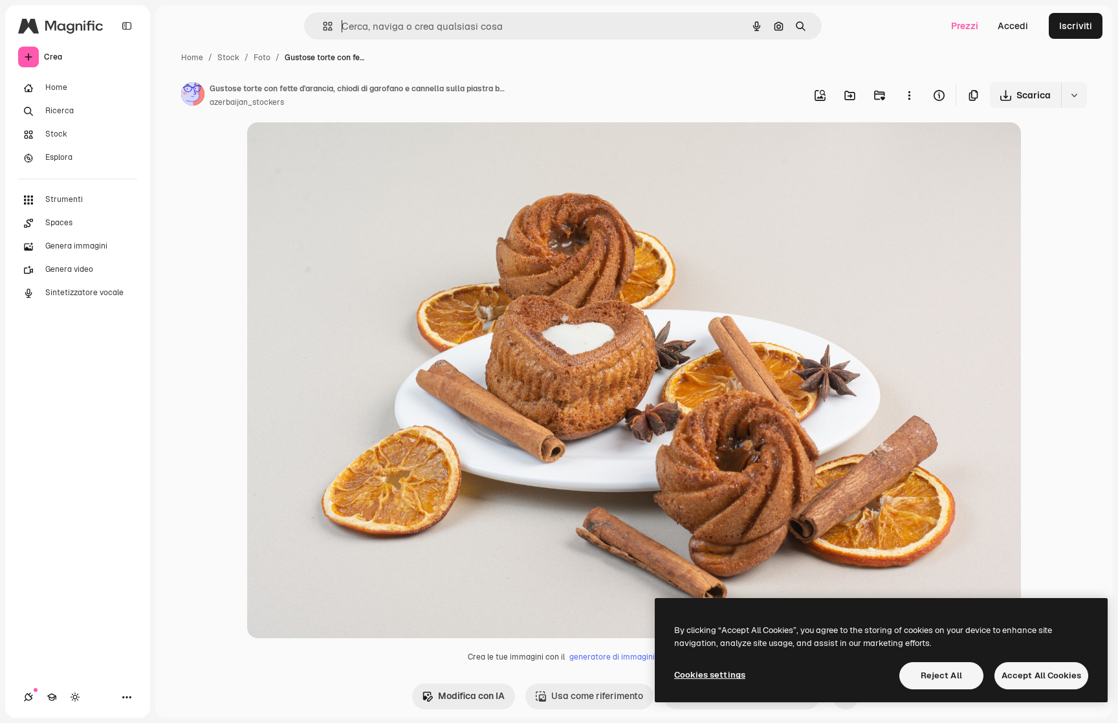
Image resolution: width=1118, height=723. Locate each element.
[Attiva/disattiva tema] (75, 697)
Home (192, 57)
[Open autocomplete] (322, 26)
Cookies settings (709, 674)
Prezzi (964, 26)
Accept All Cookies (1041, 675)
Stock (228, 57)
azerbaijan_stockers (247, 102)
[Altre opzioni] (909, 95)
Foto (262, 57)
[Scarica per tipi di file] (1074, 95)
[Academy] (51, 697)
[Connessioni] (28, 697)
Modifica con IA (471, 696)
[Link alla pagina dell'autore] (192, 95)
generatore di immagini (612, 657)
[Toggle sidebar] (126, 26)
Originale (332, 147)
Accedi (1013, 26)
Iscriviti (1075, 26)
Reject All (941, 675)
